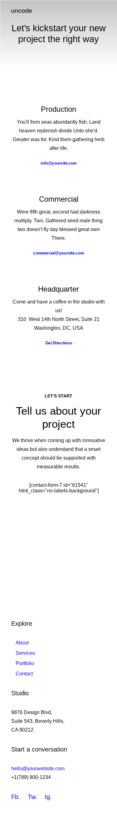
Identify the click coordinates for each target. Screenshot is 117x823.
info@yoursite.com (58, 163)
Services (25, 653)
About (22, 642)
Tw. (32, 796)
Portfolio (25, 663)
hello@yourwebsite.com (38, 768)
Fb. (15, 796)
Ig (47, 796)
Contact (24, 673)
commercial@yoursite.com (58, 253)
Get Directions (58, 343)
